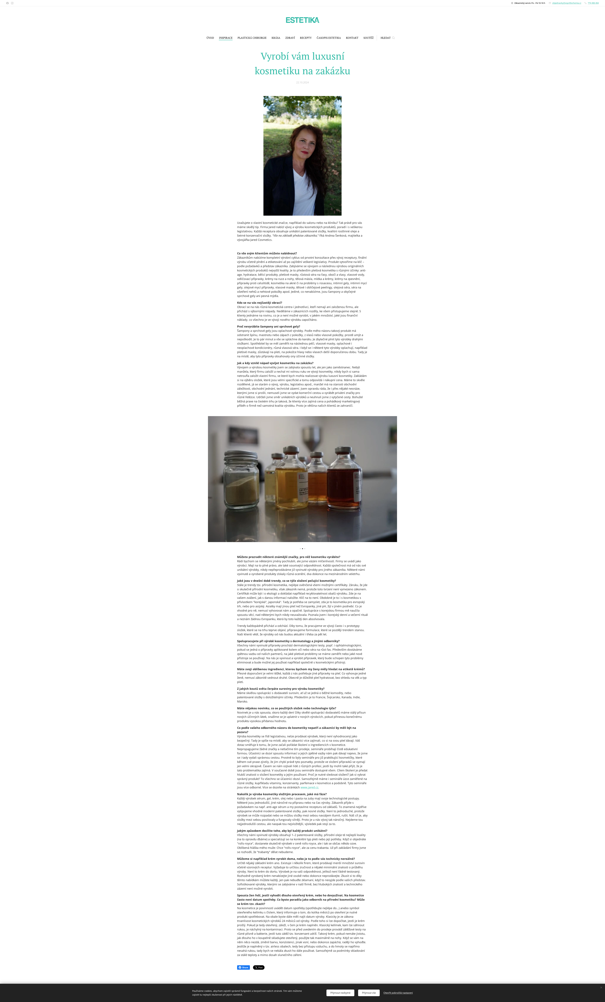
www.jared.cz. (310, 787)
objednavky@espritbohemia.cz (566, 3)
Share (245, 967)
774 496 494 (593, 3)
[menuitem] (211, 38)
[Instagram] (12, 3)
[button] (388, 38)
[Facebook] (7, 3)
